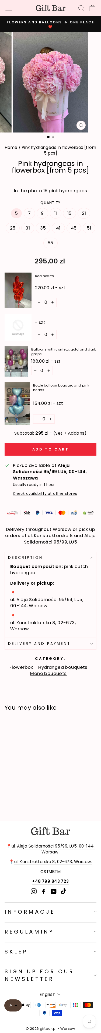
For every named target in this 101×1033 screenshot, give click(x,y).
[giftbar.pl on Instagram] (34, 891)
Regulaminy (29, 931)
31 (28, 228)
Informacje (30, 912)
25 (13, 228)
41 (58, 228)
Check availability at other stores (45, 493)
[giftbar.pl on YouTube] (54, 891)
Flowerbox (21, 667)
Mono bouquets (48, 673)
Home (11, 147)
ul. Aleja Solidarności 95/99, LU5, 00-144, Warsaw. (53, 849)
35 (43, 228)
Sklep (16, 951)
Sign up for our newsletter (39, 975)
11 (55, 213)
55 (50, 243)
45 (74, 228)
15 (69, 213)
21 (84, 213)
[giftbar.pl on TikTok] (64, 891)
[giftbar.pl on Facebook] (44, 891)
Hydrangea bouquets (62, 667)
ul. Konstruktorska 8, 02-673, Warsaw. (53, 861)
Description (25, 557)
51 (89, 228)
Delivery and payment (39, 643)
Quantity (50, 203)
